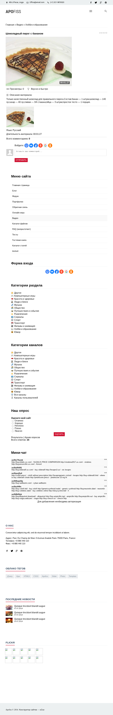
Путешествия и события (26, 311)
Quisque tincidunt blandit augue (29, 606)
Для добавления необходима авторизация (59, 501)
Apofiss (45, 576)
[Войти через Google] (45, 145)
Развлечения (20, 314)
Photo (62, 576)
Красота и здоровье (24, 299)
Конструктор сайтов (28, 710)
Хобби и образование (36, 25)
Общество (19, 308)
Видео (20, 25)
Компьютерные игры (24, 296)
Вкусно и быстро (39, 89)
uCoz (42, 710)
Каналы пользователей (26, 398)
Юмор (17, 332)
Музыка (18, 305)
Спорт (17, 320)
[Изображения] (20, 117)
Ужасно (18, 431)
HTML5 (27, 576)
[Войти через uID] (26, 145)
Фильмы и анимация (24, 326)
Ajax (18, 576)
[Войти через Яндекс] (40, 145)
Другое (17, 293)
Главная (10, 25)
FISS (13, 11)
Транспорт (19, 323)
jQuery (10, 576)
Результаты (17, 437)
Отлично (19, 420)
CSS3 (35, 576)
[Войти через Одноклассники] (50, 145)
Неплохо (19, 426)
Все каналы (20, 395)
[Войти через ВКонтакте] (31, 145)
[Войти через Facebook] (36, 145)
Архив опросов (32, 437)
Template (72, 576)
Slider (54, 576)
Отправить (21, 160)
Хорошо (19, 423)
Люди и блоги (21, 302)
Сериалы (19, 317)
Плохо (18, 428)
